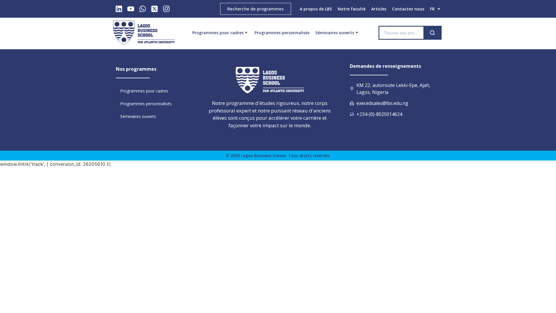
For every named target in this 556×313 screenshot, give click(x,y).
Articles (378, 9)
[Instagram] (166, 9)
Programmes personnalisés (282, 32)
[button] (435, 9)
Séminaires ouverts (334, 32)
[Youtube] (131, 9)
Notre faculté (351, 9)
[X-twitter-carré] (154, 9)
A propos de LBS (316, 9)
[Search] (432, 32)
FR (432, 9)
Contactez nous (408, 9)
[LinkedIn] (119, 9)
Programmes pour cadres (218, 32)
